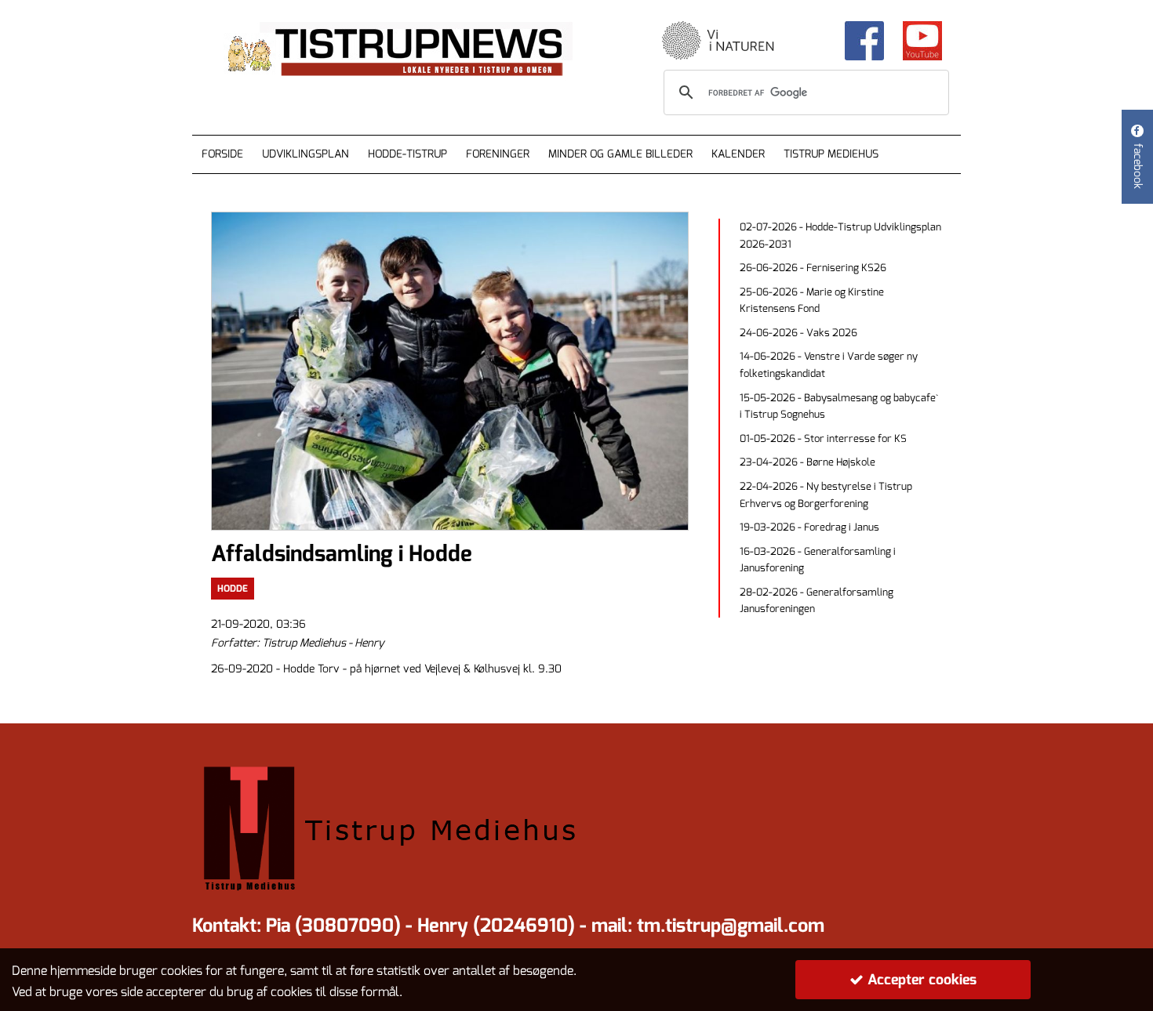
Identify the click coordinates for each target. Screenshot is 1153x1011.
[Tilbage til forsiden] (412, 50)
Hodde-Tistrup (407, 154)
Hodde (232, 588)
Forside (222, 154)
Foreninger (497, 154)
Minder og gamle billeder (620, 154)
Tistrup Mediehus (831, 154)
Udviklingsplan (305, 154)
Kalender (738, 154)
